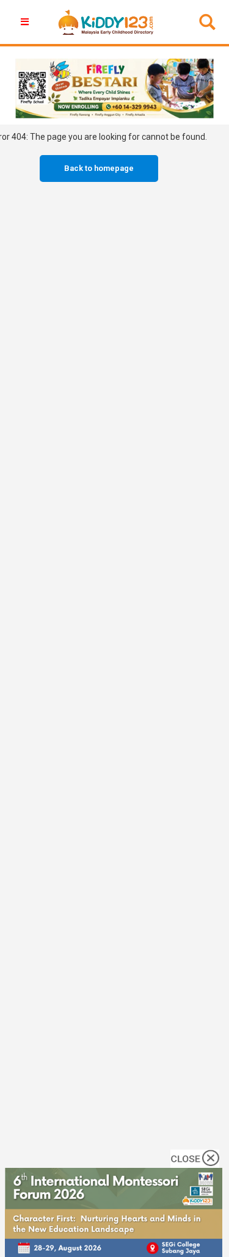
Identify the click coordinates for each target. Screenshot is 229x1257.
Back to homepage (99, 168)
